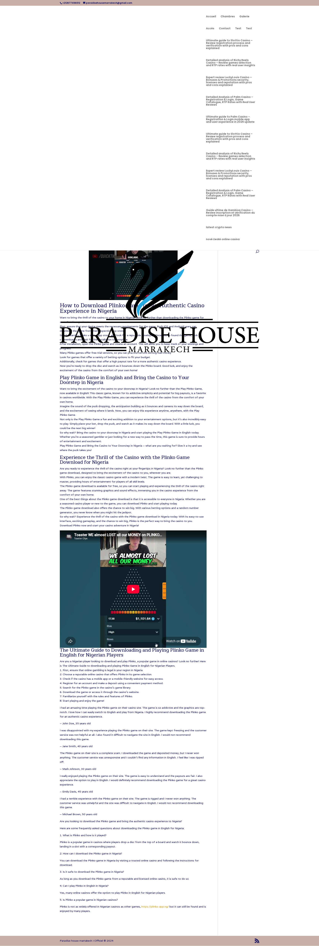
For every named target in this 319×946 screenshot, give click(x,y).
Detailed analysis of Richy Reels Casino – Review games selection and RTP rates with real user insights (230, 63)
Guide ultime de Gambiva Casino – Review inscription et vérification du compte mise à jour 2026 (230, 213)
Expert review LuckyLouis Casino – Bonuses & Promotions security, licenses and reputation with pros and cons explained (229, 81)
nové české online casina (223, 239)
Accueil (211, 16)
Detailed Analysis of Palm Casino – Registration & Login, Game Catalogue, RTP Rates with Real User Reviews (230, 101)
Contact (225, 28)
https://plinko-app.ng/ (155, 906)
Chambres (228, 16)
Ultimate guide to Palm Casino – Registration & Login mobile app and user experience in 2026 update (230, 119)
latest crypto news (219, 227)
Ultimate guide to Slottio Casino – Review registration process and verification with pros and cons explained (229, 44)
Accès (210, 28)
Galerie (244, 16)
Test (238, 28)
